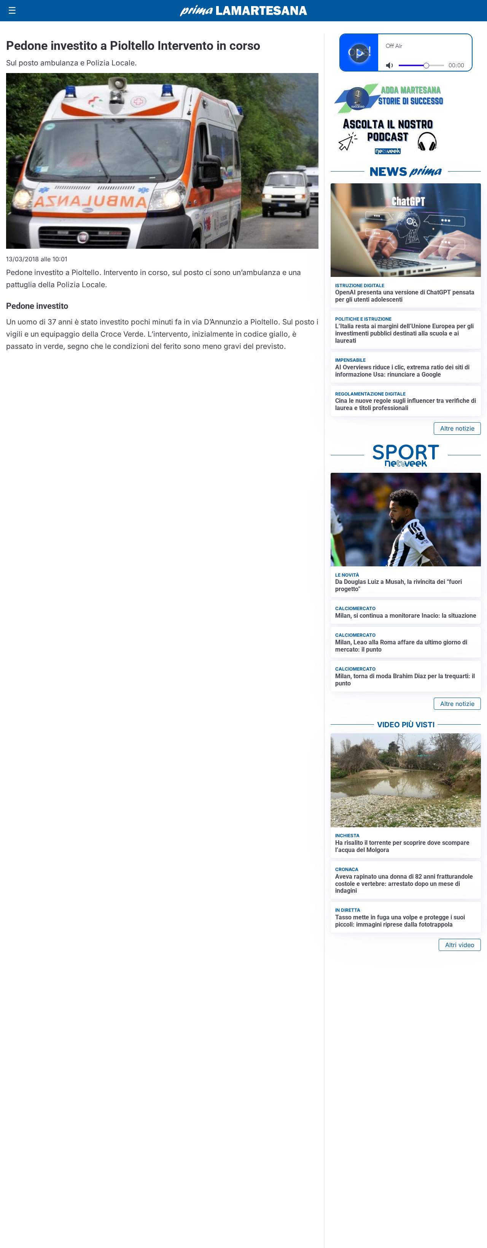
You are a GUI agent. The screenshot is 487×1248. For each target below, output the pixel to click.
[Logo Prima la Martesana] (243, 10)
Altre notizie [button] (457, 428)
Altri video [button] (459, 945)
